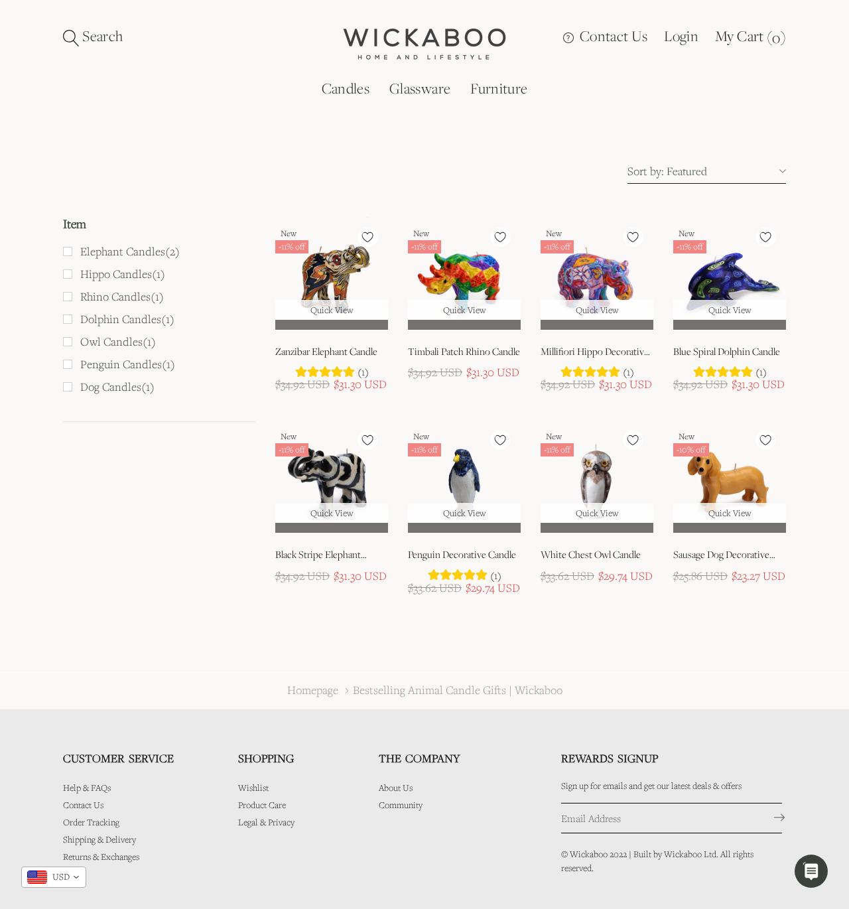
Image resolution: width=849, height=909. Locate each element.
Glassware (419, 88)
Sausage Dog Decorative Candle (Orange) (721, 555)
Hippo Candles (122, 274)
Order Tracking (91, 822)
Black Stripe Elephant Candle (318, 555)
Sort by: (645, 170)
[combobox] (53, 877)
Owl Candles (118, 341)
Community (401, 805)
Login (681, 36)
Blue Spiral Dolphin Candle (726, 351)
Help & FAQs (87, 788)
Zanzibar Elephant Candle (326, 351)
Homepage (312, 689)
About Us (396, 788)
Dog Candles (117, 386)
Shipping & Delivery (99, 839)
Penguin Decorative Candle (462, 554)
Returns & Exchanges (101, 857)
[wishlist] (367, 237)
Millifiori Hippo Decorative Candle (595, 352)
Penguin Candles (127, 364)
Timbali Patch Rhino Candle (464, 351)
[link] (331, 273)
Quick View (331, 310)
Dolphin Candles (127, 319)
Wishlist (253, 788)
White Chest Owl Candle (591, 554)
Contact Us (612, 36)
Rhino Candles (122, 296)
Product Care (262, 805)
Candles (345, 88)
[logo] (424, 42)
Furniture (498, 88)
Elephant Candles (130, 251)
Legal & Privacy (266, 822)
